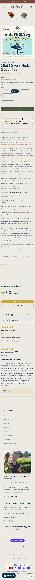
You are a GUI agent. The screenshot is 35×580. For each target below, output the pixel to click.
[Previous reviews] (3, 121)
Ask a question (17, 305)
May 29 (6, 91)
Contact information (28, 576)
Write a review (17, 302)
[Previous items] (3, 17)
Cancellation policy (17, 576)
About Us (6, 431)
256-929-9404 (18, 510)
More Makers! (7, 95)
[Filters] (8, 321)
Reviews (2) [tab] (9, 315)
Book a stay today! (17, 492)
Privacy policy (19, 573)
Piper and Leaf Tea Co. (16, 571)
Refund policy (8, 440)
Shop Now (7, 419)
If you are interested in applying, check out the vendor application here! (17, 143)
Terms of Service (8, 436)
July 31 (14, 91)
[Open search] (3, 321)
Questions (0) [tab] (25, 315)
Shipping (3, 79)
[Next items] (32, 17)
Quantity (3, 99)
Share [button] (5, 264)
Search (6, 415)
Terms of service (28, 573)
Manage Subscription (10, 444)
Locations (6, 423)
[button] (4, 7)
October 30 (24, 91)
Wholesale (7, 427)
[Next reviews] (32, 121)
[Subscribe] (29, 534)
